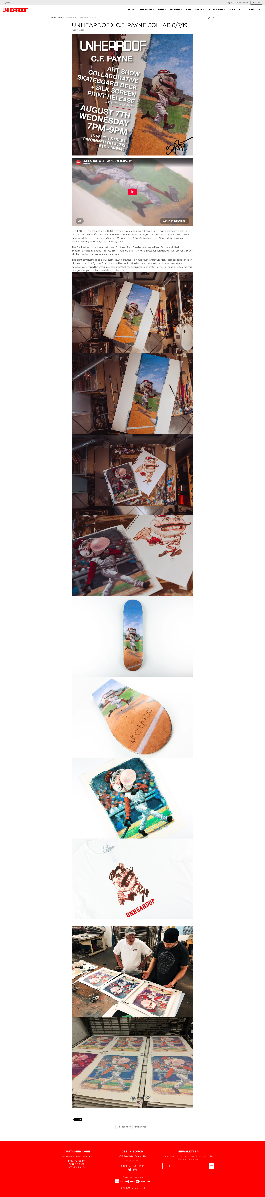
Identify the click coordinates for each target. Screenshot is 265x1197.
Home (53, 18)
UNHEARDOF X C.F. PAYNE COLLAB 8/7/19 (130, 25)
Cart (257, 3)
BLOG (242, 9)
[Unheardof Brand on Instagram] (213, 18)
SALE (232, 9)
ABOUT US (254, 9)
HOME (131, 9)
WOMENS (175, 9)
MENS (161, 9)
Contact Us (140, 1156)
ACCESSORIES (215, 9)
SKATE (198, 9)
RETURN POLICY (76, 1167)
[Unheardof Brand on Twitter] (209, 18)
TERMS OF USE (76, 1164)
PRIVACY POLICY (76, 1161)
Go (211, 1166)
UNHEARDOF (145, 9)
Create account (242, 3)
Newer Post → (141, 1127)
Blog (60, 18)
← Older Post (124, 1127)
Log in (229, 3)
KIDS (188, 9)
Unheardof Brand (136, 1188)
